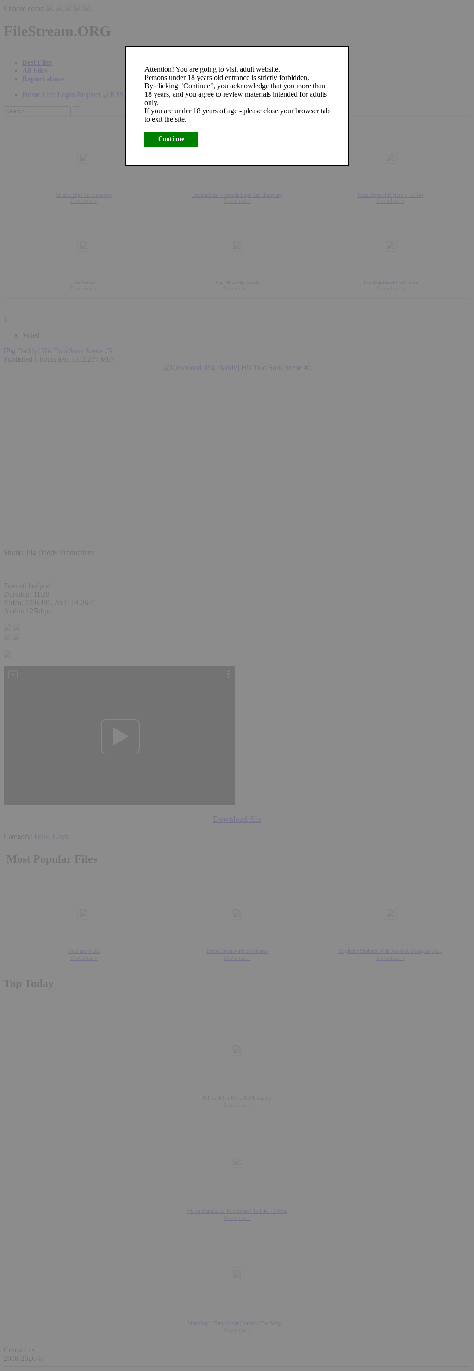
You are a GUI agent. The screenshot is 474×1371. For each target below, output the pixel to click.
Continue (171, 139)
